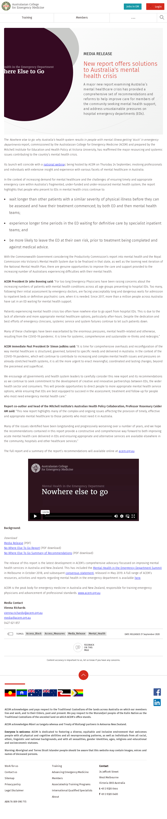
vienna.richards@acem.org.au (23, 613)
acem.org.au (126, 451)
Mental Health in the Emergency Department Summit (127, 568)
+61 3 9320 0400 (109, 794)
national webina (54, 164)
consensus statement (80, 573)
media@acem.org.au (17, 618)
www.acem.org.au (89, 593)
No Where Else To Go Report (22, 548)
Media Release (13, 543)
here (138, 578)
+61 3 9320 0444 (109, 788)
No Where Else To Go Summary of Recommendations (38, 553)
